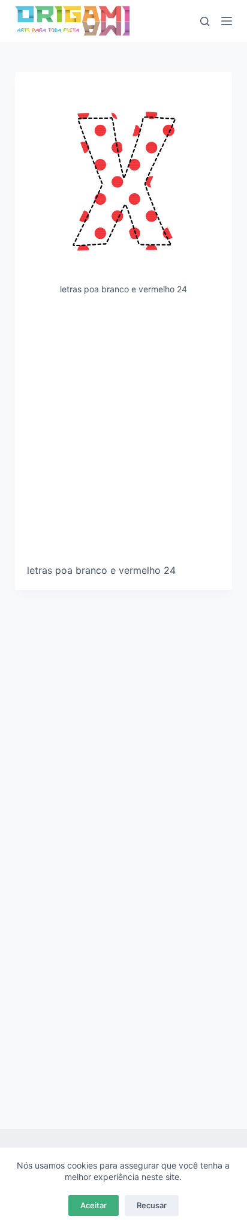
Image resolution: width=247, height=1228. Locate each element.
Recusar (152, 1205)
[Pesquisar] (204, 21)
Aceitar (93, 1205)
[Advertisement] (123, 434)
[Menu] (226, 21)
